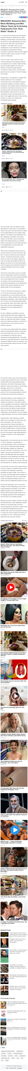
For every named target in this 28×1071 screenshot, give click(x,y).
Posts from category (8, 998)
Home (2, 5)
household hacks (18, 1053)
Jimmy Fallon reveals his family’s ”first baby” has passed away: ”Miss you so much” (18, 951)
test (22, 1058)
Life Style (10, 1055)
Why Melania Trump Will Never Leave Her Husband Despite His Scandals (18, 976)
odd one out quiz (5, 1058)
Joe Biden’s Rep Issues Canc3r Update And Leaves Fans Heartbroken (18, 940)
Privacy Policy (13, 1068)
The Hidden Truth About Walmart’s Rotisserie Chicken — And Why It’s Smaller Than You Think (18, 967)
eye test (9, 1053)
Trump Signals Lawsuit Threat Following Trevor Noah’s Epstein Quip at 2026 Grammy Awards (18, 934)
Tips (2, 1060)
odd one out (22, 1055)
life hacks (3, 1055)
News (6, 5)
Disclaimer (19, 1068)
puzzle (13, 1058)
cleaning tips (20, 1051)
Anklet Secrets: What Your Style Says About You (16, 1019)
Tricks (6, 1060)
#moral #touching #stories (7, 1051)
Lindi (2, 2)
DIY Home (3, 1053)
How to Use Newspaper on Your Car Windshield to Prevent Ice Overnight (16, 1028)
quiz (18, 1058)
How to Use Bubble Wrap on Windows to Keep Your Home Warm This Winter (17, 1038)
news (16, 1055)
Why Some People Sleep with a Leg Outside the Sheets (16, 1011)
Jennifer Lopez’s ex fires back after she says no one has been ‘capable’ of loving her (18, 988)
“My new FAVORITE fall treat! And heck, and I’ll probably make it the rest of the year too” (17, 1003)
